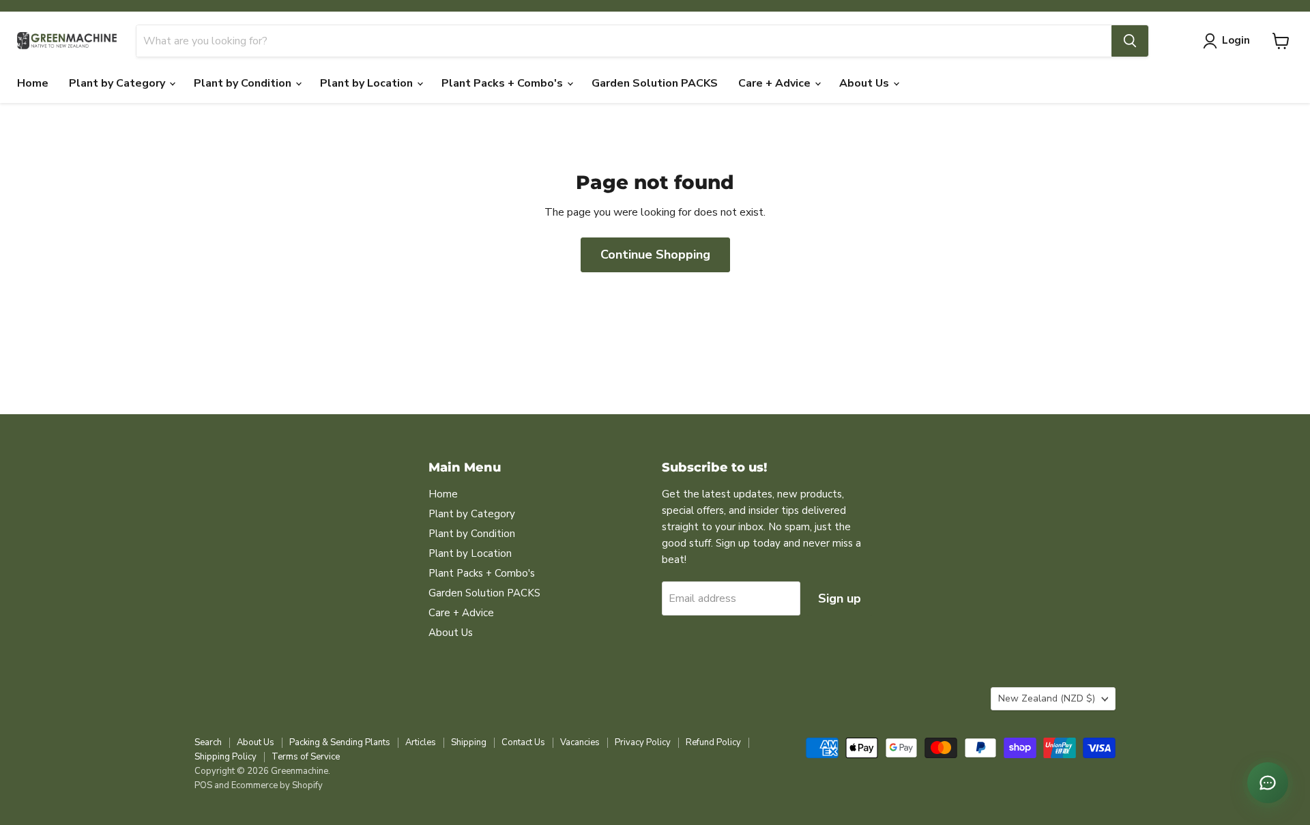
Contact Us (523, 742)
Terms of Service (306, 757)
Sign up (839, 598)
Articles (420, 742)
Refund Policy (713, 742)
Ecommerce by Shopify (277, 785)
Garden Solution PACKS (655, 83)
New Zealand (1046, 698)
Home (32, 83)
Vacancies (580, 742)
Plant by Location (368, 83)
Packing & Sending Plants (339, 742)
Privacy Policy (643, 742)
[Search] (1129, 41)
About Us (865, 83)
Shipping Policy (225, 757)
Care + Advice (775, 83)
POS (203, 785)
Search (208, 742)
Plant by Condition (244, 83)
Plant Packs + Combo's (503, 83)
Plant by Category (118, 83)
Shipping (468, 742)
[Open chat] (1267, 782)
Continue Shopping (655, 254)
